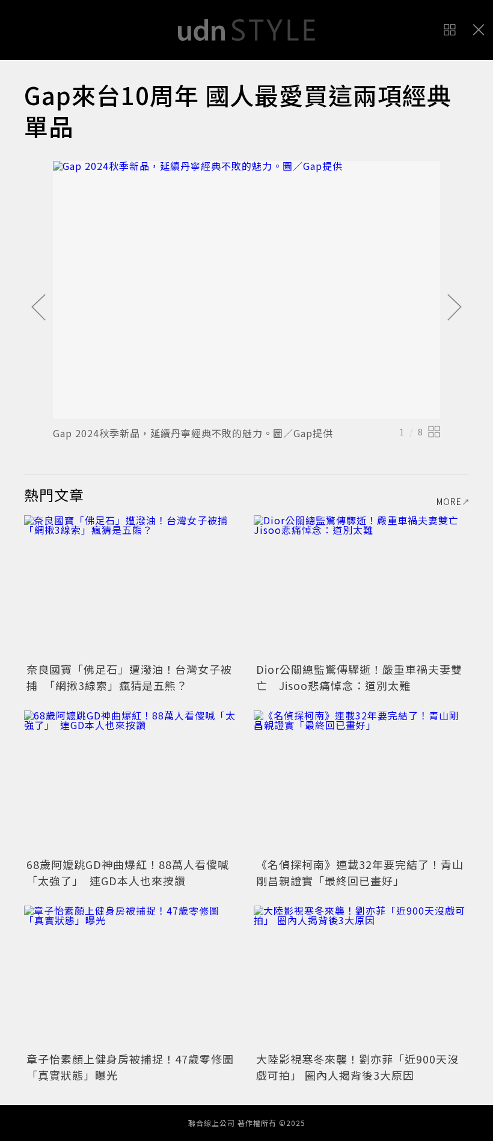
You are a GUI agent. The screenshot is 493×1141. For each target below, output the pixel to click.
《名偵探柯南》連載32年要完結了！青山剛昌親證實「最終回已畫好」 (360, 872)
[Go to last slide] (38, 308)
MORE (449, 501)
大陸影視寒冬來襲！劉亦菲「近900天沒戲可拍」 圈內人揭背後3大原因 (357, 1067)
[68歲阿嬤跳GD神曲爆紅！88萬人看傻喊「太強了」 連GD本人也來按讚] (131, 782)
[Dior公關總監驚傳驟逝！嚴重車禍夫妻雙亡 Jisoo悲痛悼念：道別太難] (361, 587)
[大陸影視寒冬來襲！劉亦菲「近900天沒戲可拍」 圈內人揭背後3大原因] (361, 977)
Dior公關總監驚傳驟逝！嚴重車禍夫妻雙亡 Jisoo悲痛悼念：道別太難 (359, 677)
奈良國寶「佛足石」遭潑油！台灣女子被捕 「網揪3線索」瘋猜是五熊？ (129, 677)
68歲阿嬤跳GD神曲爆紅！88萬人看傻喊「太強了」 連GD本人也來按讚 (127, 872)
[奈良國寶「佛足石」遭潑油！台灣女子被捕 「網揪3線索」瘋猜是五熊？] (131, 587)
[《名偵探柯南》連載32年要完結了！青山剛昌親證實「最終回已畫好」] (361, 782)
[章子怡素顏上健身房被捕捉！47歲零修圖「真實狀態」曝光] (131, 977)
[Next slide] (454, 308)
